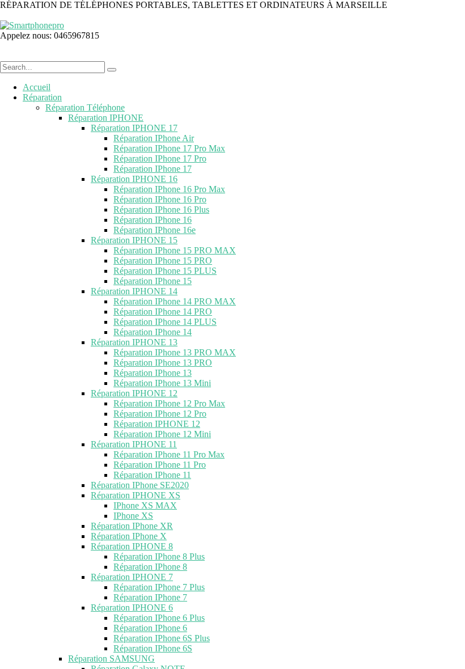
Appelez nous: (27, 35)
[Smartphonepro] (32, 25)
